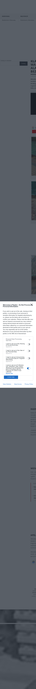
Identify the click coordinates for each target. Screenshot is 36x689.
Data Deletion (7, 384)
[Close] (32, 305)
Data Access (18, 384)
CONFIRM (10, 377)
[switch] (28, 344)
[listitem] (18, 339)
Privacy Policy (29, 384)
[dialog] (18, 344)
